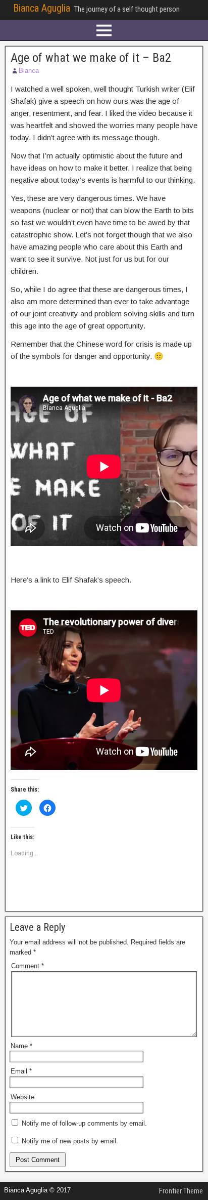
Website (22, 1097)
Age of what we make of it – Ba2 (91, 58)
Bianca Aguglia (41, 8)
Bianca (29, 70)
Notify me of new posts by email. (70, 1141)
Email (21, 1071)
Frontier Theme (181, 1190)
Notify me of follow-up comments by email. (84, 1123)
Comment (27, 966)
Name (21, 1046)
